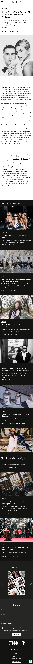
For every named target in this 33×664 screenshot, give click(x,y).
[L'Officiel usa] (16, 2)
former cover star (9, 99)
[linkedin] (10, 31)
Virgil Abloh (24, 159)
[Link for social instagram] (18, 650)
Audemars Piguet (6, 143)
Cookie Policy (16, 661)
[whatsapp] (15, 31)
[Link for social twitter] (11, 650)
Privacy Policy (25, 630)
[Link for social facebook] (15, 650)
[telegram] (18, 31)
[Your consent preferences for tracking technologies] (30, 661)
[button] (31, 583)
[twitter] (13, 31)
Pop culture (6, 9)
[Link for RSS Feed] (22, 649)
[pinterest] (8, 31)
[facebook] (5, 31)
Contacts (16, 653)
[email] (2, 31)
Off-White (16, 159)
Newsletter (16, 656)
